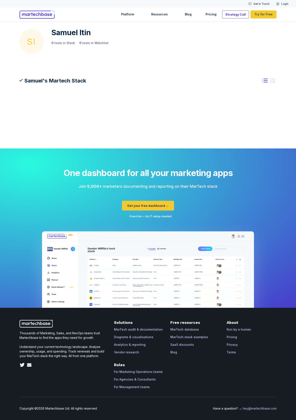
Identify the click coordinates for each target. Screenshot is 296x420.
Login (284, 3)
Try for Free (263, 14)
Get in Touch (262, 3)
